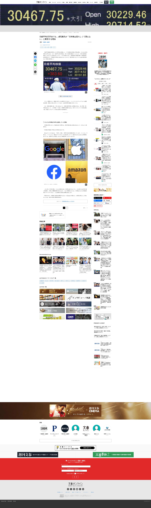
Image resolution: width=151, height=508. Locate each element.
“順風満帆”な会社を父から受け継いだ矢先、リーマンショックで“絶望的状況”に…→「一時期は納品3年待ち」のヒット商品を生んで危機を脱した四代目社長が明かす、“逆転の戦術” (46, 269)
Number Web (3, 501)
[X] (71, 489)
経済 (48, 47)
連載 (67, 2)
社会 (45, 47)
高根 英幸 (104, 171)
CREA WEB (10, 501)
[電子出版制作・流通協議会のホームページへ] (62, 496)
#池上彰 (46, 280)
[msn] (80, 489)
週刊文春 (70, 2)
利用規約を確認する (70, 473)
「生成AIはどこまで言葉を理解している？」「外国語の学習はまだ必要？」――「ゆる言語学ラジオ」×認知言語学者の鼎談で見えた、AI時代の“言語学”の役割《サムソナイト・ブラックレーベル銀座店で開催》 (85, 269)
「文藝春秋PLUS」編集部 (106, 134)
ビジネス (47, 32)
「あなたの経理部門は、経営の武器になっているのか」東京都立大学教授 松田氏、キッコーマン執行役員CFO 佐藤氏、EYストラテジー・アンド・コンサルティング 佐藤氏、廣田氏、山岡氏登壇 (59, 269)
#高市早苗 (51, 280)
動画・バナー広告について (76, 492)
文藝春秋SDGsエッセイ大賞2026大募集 (71, 266)
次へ (84, 207)
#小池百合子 (84, 280)
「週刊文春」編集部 (105, 122)
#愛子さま (68, 280)
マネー (54, 47)
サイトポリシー (85, 492)
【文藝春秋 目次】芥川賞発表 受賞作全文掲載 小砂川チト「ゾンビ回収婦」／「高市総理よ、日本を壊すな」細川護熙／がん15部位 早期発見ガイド (102, 73)
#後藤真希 (42, 280)
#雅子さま (63, 280)
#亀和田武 (78, 280)
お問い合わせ (67, 492)
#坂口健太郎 (57, 280)
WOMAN (79, 2)
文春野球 (95, 2)
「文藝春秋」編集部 (46, 42)
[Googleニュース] (77, 489)
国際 (51, 47)
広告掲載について (60, 492)
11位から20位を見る (102, 184)
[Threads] (74, 489)
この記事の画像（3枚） (67, 96)
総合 (105, 81)
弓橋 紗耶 (104, 112)
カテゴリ (58, 2)
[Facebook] (68, 489)
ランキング (54, 2)
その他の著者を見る (75, 440)
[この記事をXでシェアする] (35, 54)
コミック (91, 2)
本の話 (14, 501)
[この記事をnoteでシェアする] (35, 68)
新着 (50, 2)
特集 (63, 2)
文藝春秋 (75, 2)
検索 (102, 2)
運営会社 (92, 492)
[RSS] (83, 489)
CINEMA (84, 2)
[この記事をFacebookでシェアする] (35, 57)
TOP (40, 32)
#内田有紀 (73, 280)
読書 (87, 2)
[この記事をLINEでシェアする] (35, 65)
